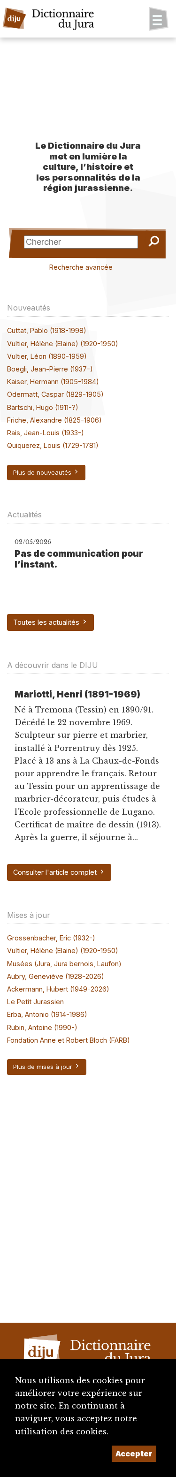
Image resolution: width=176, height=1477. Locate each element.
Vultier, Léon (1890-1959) (47, 356)
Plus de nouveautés (43, 472)
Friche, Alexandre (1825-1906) (54, 420)
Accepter (134, 1453)
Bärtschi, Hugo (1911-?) (42, 407)
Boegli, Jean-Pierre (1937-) (50, 369)
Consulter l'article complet (56, 872)
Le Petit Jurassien (35, 1002)
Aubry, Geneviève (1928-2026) (55, 976)
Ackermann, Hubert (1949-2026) (58, 989)
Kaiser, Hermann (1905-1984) (53, 382)
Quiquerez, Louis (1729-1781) (53, 445)
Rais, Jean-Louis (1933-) (45, 433)
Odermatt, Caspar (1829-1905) (55, 394)
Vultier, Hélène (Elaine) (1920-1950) (62, 344)
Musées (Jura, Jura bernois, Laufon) (64, 964)
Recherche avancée (81, 267)
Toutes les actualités (47, 622)
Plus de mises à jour (43, 1066)
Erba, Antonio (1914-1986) (47, 1014)
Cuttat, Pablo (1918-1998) (46, 330)
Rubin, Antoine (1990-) (42, 1027)
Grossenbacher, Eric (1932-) (51, 938)
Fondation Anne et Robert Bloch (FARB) (68, 1040)
